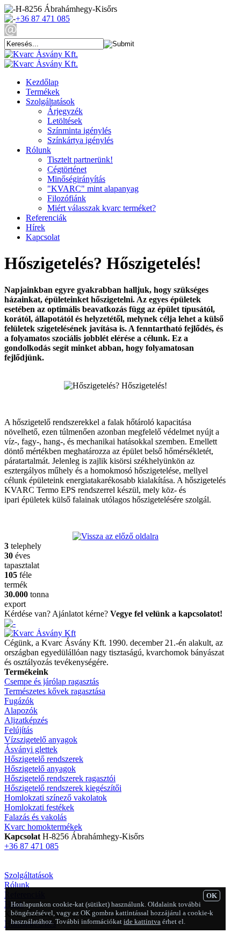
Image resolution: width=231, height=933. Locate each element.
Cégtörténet (66, 169)
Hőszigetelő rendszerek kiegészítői (62, 788)
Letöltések (64, 120)
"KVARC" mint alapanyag (93, 188)
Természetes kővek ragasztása (54, 691)
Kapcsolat (43, 237)
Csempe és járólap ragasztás (51, 681)
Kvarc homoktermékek (43, 826)
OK (211, 896)
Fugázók (19, 700)
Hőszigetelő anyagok (40, 768)
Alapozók (21, 710)
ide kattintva (142, 921)
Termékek (43, 91)
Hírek (35, 227)
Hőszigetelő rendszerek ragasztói (60, 778)
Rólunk (38, 149)
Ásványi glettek (30, 749)
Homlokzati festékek (39, 807)
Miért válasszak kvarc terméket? (101, 208)
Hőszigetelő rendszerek (43, 759)
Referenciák (46, 217)
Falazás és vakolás (35, 817)
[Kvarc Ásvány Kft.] (41, 54)
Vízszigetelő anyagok (40, 739)
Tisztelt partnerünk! (80, 159)
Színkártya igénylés (80, 140)
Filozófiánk (66, 198)
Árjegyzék (65, 111)
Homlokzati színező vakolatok (55, 797)
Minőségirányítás (76, 178)
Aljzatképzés (26, 720)
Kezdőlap (42, 82)
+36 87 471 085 (43, 18)
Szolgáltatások (50, 101)
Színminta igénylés (79, 130)
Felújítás (18, 729)
